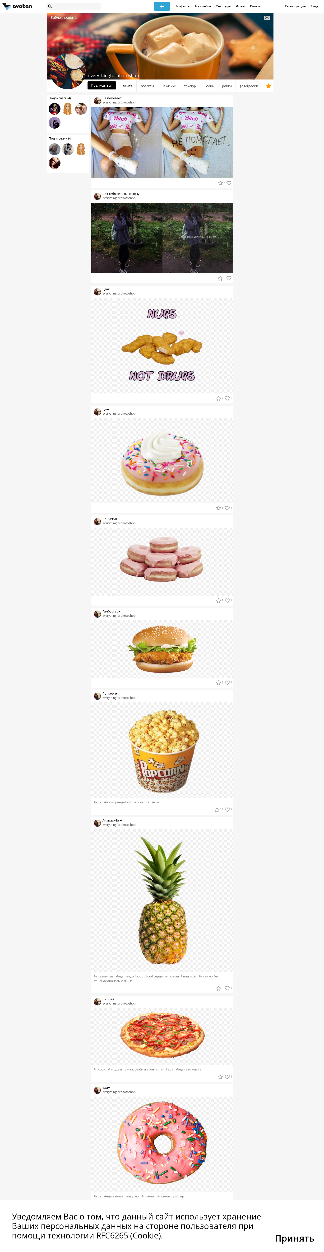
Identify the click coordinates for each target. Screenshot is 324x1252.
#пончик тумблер (170, 1196)
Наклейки (203, 6)
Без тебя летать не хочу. (121, 193)
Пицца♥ (108, 999)
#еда (97, 802)
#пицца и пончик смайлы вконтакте (135, 1069)
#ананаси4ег (208, 976)
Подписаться (101, 85)
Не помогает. (112, 98)
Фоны (240, 6)
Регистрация (295, 6)
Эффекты (183, 6)
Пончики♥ (110, 518)
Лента (128, 86)
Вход (314, 6)
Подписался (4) (60, 98)
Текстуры (223, 6)
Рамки (255, 6)
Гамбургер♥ (111, 611)
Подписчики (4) (60, 138)
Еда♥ (106, 289)
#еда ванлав (103, 976)
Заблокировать (64, 17)
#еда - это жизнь (188, 1069)
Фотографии (249, 86)
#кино (157, 802)
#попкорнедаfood (118, 802)
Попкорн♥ (110, 693)
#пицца (99, 1069)
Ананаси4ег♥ (112, 820)
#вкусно (132, 1196)
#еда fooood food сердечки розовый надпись (161, 976)
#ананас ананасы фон (110, 980)
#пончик (148, 1196)
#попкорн (141, 802)
